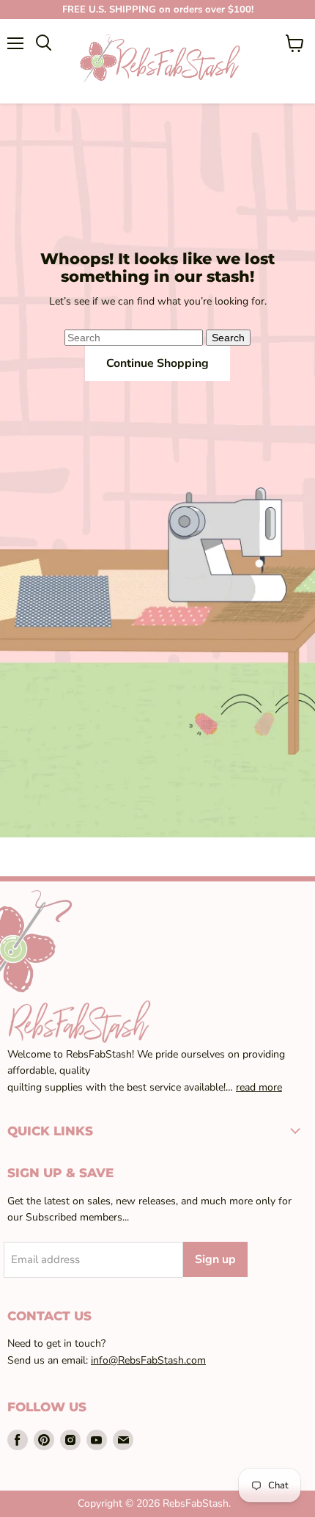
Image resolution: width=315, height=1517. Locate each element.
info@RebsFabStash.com (148, 1360)
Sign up (215, 1259)
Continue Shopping (157, 363)
